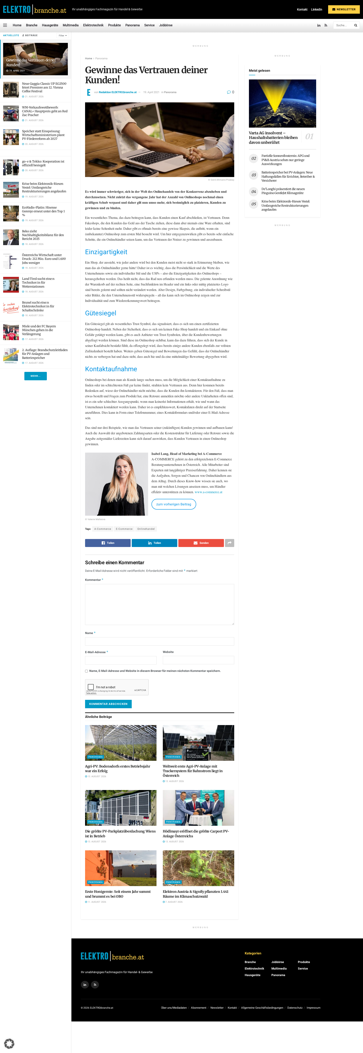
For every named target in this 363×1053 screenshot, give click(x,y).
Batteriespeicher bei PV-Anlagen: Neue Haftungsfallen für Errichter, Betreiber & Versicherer (288, 176)
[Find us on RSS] (326, 25)
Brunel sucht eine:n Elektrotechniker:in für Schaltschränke (38, 306)
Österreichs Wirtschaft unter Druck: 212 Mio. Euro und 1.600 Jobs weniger (44, 258)
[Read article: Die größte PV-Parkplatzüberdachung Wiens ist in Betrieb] (121, 808)
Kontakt (302, 9)
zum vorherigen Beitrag (173, 504)
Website (168, 652)
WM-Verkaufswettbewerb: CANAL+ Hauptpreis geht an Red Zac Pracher (44, 111)
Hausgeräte (50, 25)
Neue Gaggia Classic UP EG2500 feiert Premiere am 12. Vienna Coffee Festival (44, 87)
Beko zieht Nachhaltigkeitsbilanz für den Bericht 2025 (43, 235)
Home (17, 25)
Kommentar (94, 580)
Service (149, 25)
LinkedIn (316, 9)
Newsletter (346, 9)
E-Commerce (124, 529)
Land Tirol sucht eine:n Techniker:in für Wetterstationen (38, 282)
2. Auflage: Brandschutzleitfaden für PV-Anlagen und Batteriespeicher (45, 353)
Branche (31, 25)
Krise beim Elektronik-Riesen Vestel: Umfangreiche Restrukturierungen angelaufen (44, 187)
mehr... (36, 376)
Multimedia (71, 25)
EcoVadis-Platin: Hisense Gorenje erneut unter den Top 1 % (43, 211)
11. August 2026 (96, 902)
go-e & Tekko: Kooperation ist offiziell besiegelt (43, 163)
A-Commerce (102, 529)
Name (90, 633)
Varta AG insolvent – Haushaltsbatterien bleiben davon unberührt (273, 138)
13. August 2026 (96, 776)
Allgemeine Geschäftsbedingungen (262, 1008)
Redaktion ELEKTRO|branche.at (118, 92)
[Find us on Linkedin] (85, 984)
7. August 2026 (174, 902)
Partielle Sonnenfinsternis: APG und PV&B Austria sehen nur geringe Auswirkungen (285, 160)
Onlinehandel (146, 529)
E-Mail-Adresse (96, 652)
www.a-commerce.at (208, 492)
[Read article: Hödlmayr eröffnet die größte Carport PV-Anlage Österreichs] (198, 808)
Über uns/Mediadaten (174, 1008)
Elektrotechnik (93, 25)
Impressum (313, 1008)
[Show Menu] (5, 25)
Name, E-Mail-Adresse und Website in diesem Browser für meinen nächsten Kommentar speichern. (155, 671)
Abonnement (198, 1008)
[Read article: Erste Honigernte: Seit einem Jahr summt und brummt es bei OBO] (121, 868)
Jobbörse (165, 25)
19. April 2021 (151, 92)
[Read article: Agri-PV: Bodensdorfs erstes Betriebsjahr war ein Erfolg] (121, 743)
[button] (9, 1044)
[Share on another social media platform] (229, 543)
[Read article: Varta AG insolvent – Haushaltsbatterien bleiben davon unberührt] (282, 103)
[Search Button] (356, 25)
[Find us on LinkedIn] (318, 25)
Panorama (132, 25)
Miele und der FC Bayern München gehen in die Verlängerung (39, 330)
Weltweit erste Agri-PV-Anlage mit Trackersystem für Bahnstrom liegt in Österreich (192, 771)
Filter (61, 35)
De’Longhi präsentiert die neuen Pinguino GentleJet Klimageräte (283, 191)
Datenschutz (294, 1008)
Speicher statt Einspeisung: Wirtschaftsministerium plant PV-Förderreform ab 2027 (43, 135)
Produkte (114, 25)
